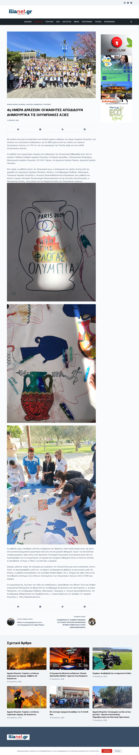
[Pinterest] (62, 129)
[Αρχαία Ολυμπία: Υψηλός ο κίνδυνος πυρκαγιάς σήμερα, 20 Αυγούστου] (26, 697)
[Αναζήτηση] (131, 22)
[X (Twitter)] (128, 3)
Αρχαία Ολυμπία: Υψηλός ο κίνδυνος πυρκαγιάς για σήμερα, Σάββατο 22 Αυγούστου (23, 676)
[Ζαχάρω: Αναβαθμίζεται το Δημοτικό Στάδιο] (112, 658)
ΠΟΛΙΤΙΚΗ (49, 22)
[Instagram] (131, 3)
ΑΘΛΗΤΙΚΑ (38, 22)
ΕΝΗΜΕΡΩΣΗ (38, 104)
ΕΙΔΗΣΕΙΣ (28, 22)
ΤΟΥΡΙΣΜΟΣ (47, 104)
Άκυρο (117, 751)
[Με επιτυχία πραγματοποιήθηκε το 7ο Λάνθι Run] (69, 697)
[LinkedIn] (85, 129)
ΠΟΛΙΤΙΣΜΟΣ (87, 22)
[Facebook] (125, 3)
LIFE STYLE (66, 22)
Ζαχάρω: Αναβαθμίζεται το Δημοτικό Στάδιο (112, 673)
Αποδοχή (107, 751)
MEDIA (76, 22)
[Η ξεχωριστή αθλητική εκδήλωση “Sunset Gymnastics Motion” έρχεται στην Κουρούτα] (69, 658)
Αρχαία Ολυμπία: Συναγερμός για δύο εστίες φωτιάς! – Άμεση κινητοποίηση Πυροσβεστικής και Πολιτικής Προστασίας (112, 714)
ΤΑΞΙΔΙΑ (98, 22)
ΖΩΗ (58, 22)
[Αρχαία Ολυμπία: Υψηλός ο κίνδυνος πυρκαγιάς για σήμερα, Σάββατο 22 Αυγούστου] (26, 658)
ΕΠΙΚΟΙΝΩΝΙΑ (109, 22)
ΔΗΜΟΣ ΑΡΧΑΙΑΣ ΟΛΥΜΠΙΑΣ (16, 104)
